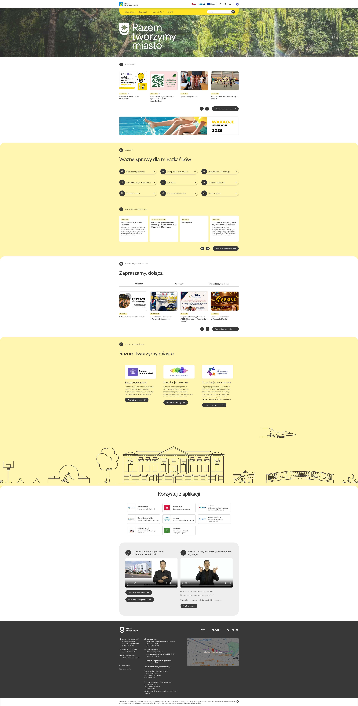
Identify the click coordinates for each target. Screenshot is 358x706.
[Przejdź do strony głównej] (128, 630)
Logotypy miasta (124, 665)
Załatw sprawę (130, 12)
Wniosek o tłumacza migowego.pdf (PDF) (198, 591)
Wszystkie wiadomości (223, 108)
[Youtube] (230, 4)
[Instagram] (225, 4)
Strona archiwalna (125, 669)
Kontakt (170, 12)
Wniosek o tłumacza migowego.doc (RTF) (198, 595)
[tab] (139, 284)
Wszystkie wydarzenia (223, 329)
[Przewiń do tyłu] (202, 109)
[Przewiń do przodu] (207, 109)
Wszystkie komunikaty (224, 248)
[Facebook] (220, 4)
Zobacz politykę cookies (193, 703)
